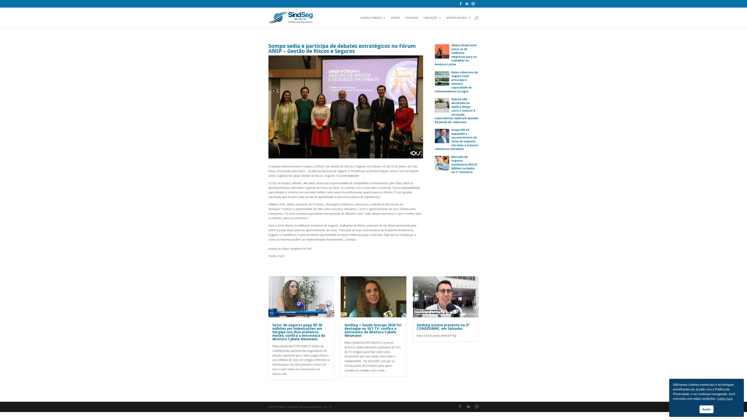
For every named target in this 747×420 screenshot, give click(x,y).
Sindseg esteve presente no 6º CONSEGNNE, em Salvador (443, 327)
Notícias (395, 17)
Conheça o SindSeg (371, 17)
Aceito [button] (706, 409)
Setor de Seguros (456, 17)
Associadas (411, 17)
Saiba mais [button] (725, 398)
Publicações (430, 17)
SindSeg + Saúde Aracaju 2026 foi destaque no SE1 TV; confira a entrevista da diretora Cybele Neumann (373, 330)
